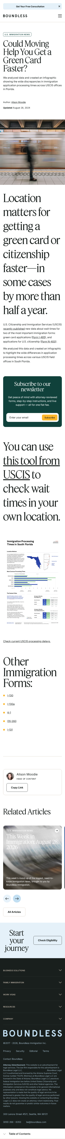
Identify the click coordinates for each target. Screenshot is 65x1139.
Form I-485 (38, 337)
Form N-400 (48, 341)
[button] (58, 16)
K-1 (9, 712)
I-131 (10, 729)
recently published (14, 328)
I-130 (10, 695)
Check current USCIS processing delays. (26, 641)
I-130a (11, 704)
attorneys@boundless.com (34, 1070)
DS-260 (11, 721)
